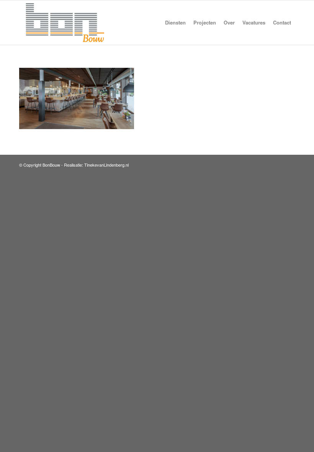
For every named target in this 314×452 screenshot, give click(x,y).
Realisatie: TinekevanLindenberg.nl (96, 165)
